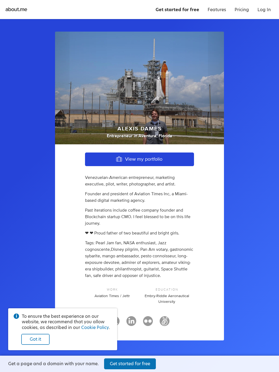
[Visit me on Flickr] (148, 323)
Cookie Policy (95, 327)
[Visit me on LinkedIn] (131, 323)
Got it (35, 339)
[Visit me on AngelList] (164, 323)
